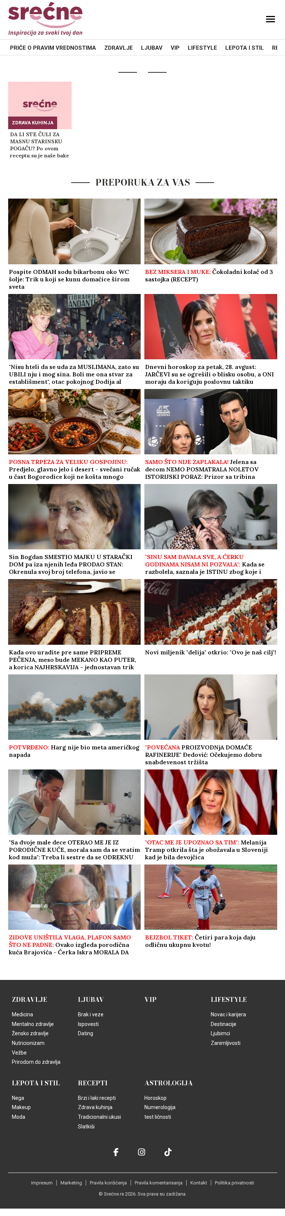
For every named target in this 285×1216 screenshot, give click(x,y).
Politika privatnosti (234, 1183)
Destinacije (223, 1024)
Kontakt (198, 1183)
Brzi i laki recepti (97, 1098)
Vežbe (19, 1053)
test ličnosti (157, 1117)
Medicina (22, 1014)
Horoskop (155, 1098)
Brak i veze (91, 1014)
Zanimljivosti (225, 1043)
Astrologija (168, 1083)
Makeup (21, 1107)
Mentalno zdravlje (33, 1024)
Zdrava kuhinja (32, 122)
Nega (18, 1098)
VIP (175, 48)
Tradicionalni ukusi (99, 1117)
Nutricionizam (28, 1043)
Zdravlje (118, 48)
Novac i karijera (228, 1014)
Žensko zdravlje (30, 1033)
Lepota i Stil (244, 48)
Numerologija (160, 1107)
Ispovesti (88, 1024)
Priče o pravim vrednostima (53, 48)
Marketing (71, 1183)
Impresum (42, 1183)
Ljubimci (220, 1033)
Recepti (93, 1083)
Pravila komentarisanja (159, 1183)
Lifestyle (202, 48)
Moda (18, 1117)
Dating (85, 1033)
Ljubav (152, 48)
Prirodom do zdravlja (36, 1062)
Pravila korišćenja (108, 1183)
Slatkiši (86, 1127)
